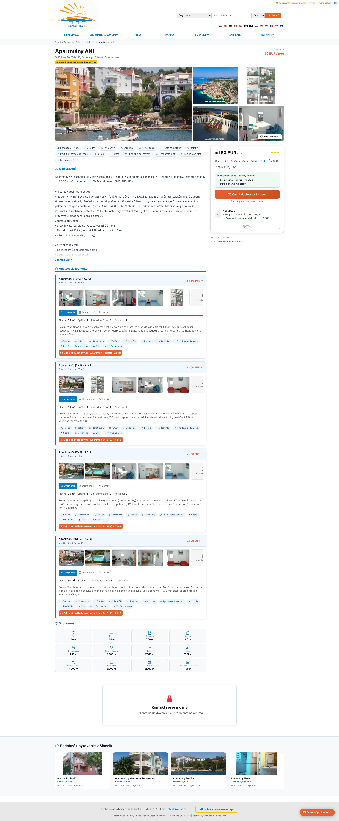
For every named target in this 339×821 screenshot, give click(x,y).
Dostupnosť (88, 312)
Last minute (202, 34)
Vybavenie (69, 312)
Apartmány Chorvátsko (104, 34)
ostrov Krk (221, 815)
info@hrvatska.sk (176, 808)
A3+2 (262, 160)
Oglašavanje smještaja (218, 809)
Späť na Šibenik (222, 237)
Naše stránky (142, 815)
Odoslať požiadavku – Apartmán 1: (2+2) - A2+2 (92, 352)
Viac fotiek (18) (271, 136)
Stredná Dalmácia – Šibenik (69, 42)
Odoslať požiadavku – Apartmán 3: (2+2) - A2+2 (92, 526)
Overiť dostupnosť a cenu (249, 194)
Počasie (169, 34)
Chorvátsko (71, 34)
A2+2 (237, 160)
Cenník (105, 312)
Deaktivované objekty (123, 815)
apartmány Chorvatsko (203, 815)
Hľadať (274, 15)
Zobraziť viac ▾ (63, 259)
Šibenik (91, 42)
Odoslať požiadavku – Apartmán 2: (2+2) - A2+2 (92, 439)
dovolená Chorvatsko (180, 815)
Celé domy (235, 34)
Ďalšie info (267, 34)
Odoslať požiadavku (319, 812)
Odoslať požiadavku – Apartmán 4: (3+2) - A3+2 (92, 613)
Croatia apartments (159, 815)
